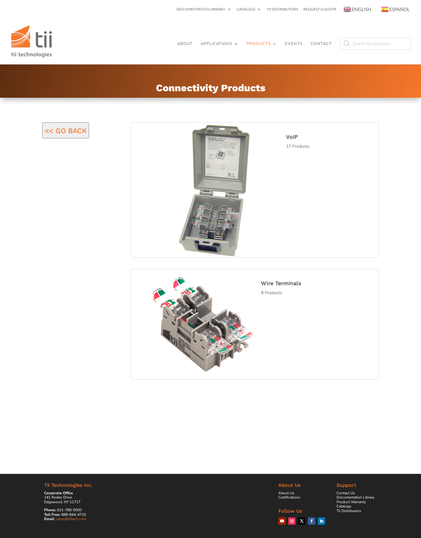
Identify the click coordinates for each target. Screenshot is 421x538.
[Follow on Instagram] (292, 521)
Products (259, 44)
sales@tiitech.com (71, 518)
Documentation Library (201, 9)
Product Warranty (351, 501)
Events (294, 44)
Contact (321, 44)
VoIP (292, 136)
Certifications (289, 497)
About (185, 44)
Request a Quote (320, 9)
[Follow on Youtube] (282, 521)
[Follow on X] (301, 521)
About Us (286, 493)
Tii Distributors (282, 9)
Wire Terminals (281, 283)
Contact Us (346, 493)
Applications (216, 44)
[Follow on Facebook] (311, 521)
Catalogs (246, 9)
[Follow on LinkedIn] (321, 521)
